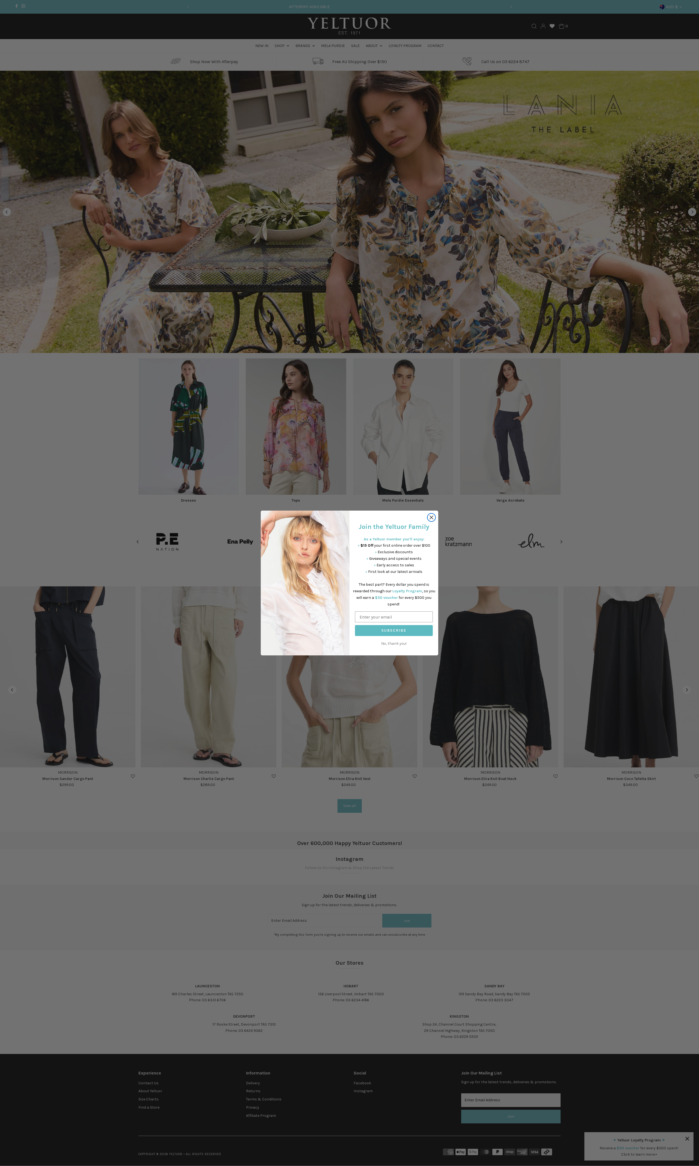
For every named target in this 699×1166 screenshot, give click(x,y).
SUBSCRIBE (393, 630)
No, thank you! (394, 643)
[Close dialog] (431, 517)
